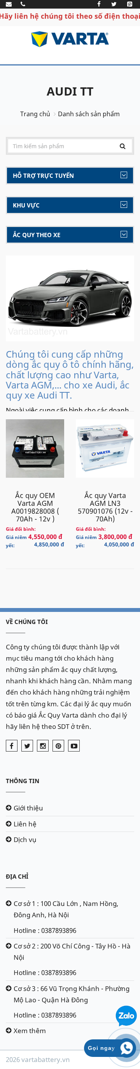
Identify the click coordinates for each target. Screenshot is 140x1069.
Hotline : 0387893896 (45, 930)
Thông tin (22, 781)
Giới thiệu (28, 807)
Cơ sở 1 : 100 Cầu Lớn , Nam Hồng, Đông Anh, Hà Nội (66, 909)
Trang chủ (35, 114)
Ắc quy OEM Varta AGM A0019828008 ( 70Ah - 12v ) (35, 507)
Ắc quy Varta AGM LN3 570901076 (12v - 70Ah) (105, 507)
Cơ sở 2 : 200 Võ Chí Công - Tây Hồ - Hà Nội (72, 951)
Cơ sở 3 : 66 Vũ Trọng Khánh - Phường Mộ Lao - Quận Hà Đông (72, 994)
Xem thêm (30, 1030)
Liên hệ (25, 823)
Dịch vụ (25, 839)
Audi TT (70, 91)
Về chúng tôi (27, 622)
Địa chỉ (17, 876)
